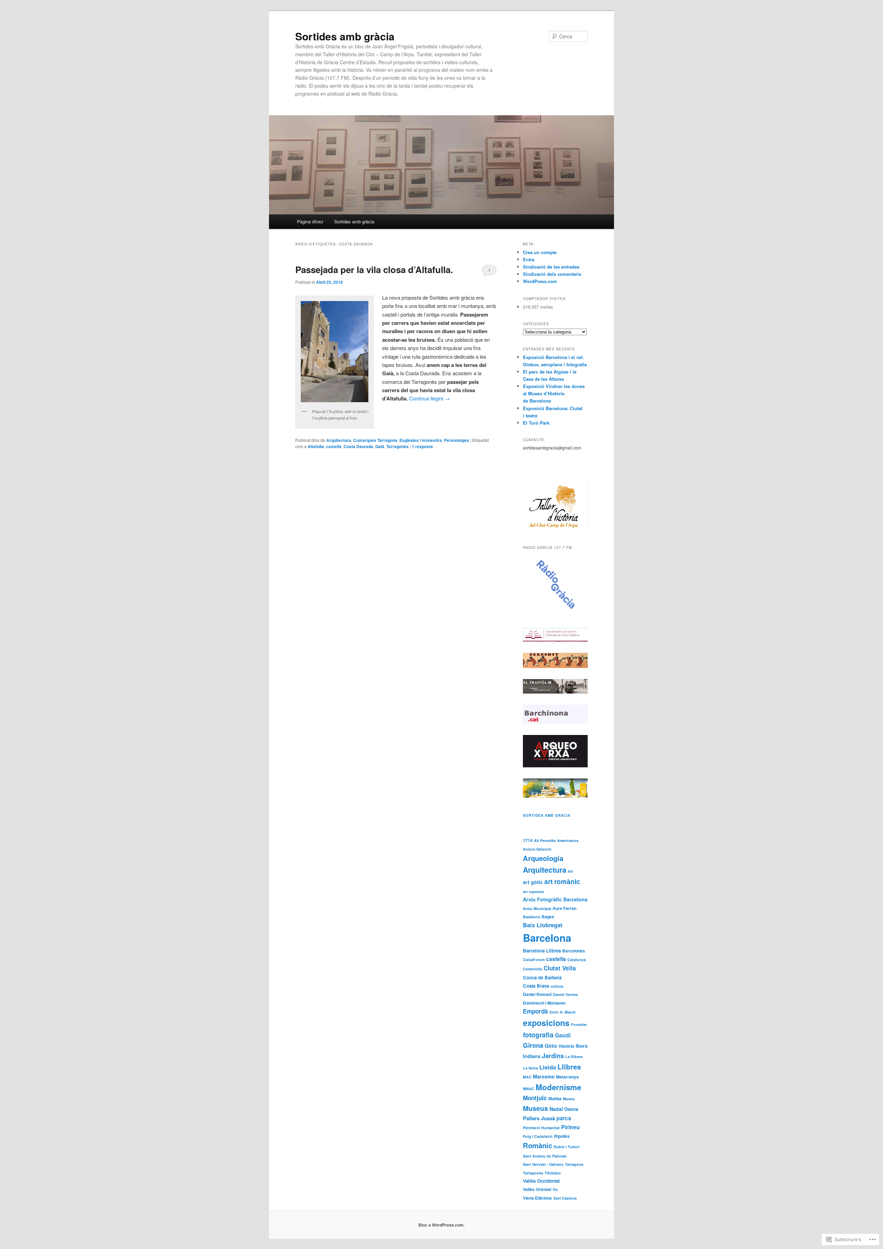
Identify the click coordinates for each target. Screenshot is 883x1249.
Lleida (547, 1067)
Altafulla (316, 446)
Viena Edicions (537, 1198)
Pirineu (570, 1127)
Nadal (556, 1108)
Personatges (456, 440)
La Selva (530, 1068)
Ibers (582, 1045)
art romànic (562, 881)
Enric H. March (562, 1012)
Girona (533, 1045)
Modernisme (558, 1087)
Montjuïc (535, 1098)
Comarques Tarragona (375, 440)
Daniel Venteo (565, 994)
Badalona (531, 916)
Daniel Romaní (537, 994)
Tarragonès (397, 446)
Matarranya (567, 1077)
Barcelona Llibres (542, 950)
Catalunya (576, 959)
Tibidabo (553, 1172)
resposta (422, 446)
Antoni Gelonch (537, 849)
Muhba (555, 1098)
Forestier (579, 1024)
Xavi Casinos (565, 1198)
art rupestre (533, 891)
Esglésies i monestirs (420, 440)
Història (566, 1046)
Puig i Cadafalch (538, 1136)
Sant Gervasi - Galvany (543, 1164)
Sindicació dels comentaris (552, 274)
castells (333, 446)
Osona (571, 1109)
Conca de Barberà (542, 977)
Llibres (569, 1067)
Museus (535, 1108)
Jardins (553, 1055)
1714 (528, 840)
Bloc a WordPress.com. (441, 1225)
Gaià (379, 446)
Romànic (537, 1145)
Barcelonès (573, 951)
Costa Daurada (358, 446)
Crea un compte (540, 252)
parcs (563, 1118)
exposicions (546, 1022)
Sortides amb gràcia (345, 36)
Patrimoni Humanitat (541, 1127)
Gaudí (563, 1035)
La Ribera (574, 1056)
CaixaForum (534, 959)
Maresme (544, 1076)
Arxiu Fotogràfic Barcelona (555, 899)
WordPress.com (540, 281)
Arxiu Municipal (537, 908)
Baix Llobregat (543, 925)
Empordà (535, 1011)
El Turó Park (536, 422)
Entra (528, 259)
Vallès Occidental (541, 1181)
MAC (527, 1076)
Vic (555, 1189)
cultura (556, 986)
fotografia (538, 1034)
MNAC (528, 1088)
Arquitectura (338, 440)
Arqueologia (543, 858)
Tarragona (574, 1164)
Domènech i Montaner (544, 1003)
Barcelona (547, 937)
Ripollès (562, 1136)
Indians (531, 1056)
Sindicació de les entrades (551, 266)
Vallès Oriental (537, 1189)
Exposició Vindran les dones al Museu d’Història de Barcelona (554, 393)
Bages (548, 916)
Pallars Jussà (539, 1118)
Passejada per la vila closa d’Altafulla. (374, 269)
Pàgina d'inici (310, 221)
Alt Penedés (545, 840)
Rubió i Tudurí (566, 1146)
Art (570, 871)
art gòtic (533, 882)
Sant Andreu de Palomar (545, 1156)
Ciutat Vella (560, 968)
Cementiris (532, 968)
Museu (569, 1098)
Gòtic (551, 1045)
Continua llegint (429, 398)
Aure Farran (564, 908)
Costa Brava (536, 985)
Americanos (567, 840)
